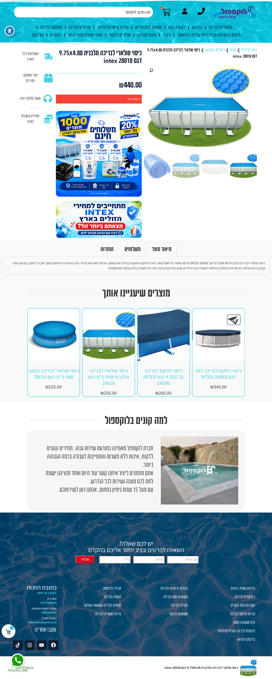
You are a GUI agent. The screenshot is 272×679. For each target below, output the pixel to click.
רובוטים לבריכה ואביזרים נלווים (236, 631)
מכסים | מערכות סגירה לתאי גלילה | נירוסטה (209, 35)
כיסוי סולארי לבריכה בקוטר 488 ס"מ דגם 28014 (108, 373)
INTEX (197, 27)
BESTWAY (176, 27)
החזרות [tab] (107, 249)
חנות (233, 50)
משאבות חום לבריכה (175, 597)
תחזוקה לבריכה (51, 27)
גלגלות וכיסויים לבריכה (174, 588)
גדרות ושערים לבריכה (108, 614)
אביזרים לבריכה (80, 27)
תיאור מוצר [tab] (161, 249)
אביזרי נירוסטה (112, 588)
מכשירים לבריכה (220, 27)
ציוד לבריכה (249, 50)
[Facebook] (53, 645)
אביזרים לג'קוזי (119, 35)
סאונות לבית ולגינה (148, 27)
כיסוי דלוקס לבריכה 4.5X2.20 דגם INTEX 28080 (218, 376)
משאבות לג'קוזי (178, 614)
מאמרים (55, 35)
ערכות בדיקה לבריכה (242, 614)
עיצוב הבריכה (146, 35)
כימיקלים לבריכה (245, 597)
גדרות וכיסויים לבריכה (112, 27)
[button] (151, 70)
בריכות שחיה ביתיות (243, 588)
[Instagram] (30, 645)
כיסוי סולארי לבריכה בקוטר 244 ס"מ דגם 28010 (53, 373)
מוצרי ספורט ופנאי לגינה (85, 35)
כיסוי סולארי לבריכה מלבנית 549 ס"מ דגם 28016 (163, 376)
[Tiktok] (18, 645)
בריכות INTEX (246, 639)
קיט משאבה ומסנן (244, 622)
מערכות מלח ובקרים (243, 605)
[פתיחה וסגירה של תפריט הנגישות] (9, 31)
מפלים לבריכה (179, 605)
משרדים (52, 599)
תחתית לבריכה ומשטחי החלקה (102, 605)
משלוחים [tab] (133, 249)
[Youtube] (42, 645)
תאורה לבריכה (112, 597)
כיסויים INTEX (215, 50)
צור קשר (37, 35)
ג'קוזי (167, 35)
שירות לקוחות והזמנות (44, 608)
